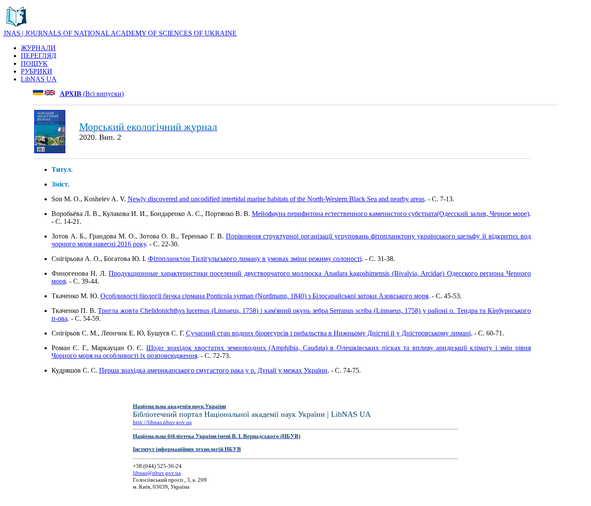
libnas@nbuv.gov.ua (157, 473)
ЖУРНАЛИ (38, 48)
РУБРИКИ (36, 71)
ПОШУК (34, 63)
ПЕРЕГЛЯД (38, 55)
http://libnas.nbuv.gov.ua (162, 422)
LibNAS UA (39, 79)
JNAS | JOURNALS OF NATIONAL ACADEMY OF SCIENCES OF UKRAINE (120, 33)
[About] (16, 27)
